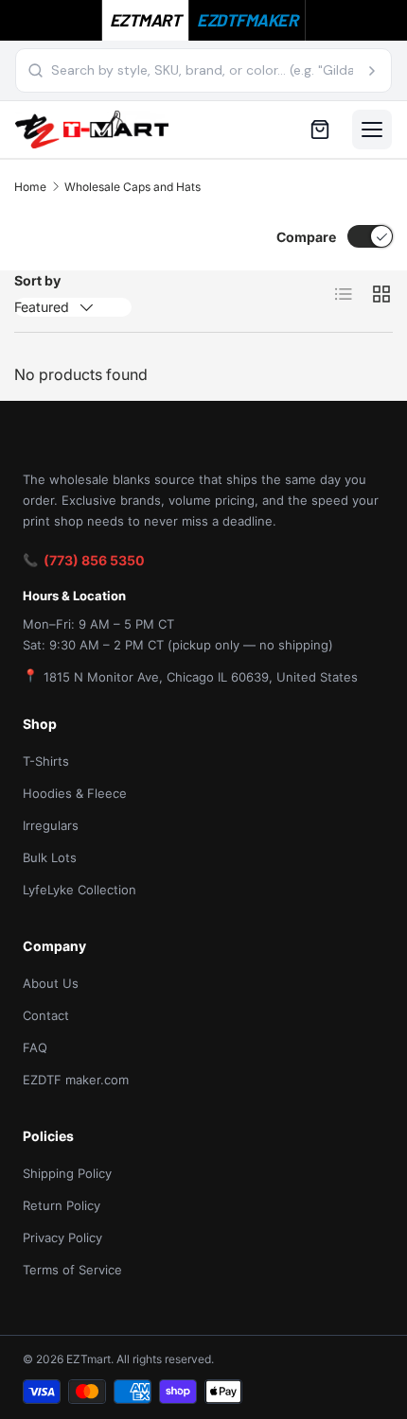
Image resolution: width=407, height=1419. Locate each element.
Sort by (37, 280)
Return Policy (61, 1205)
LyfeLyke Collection (79, 889)
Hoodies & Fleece (75, 793)
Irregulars (51, 825)
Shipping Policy (67, 1173)
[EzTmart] (91, 129)
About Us (51, 983)
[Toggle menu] (372, 129)
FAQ (35, 1047)
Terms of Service (72, 1269)
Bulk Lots (50, 857)
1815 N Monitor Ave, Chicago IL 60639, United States (201, 676)
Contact (46, 1015)
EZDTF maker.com (76, 1079)
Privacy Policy (62, 1237)
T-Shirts (46, 761)
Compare (306, 237)
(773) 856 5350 (94, 560)
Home (30, 187)
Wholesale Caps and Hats (132, 187)
